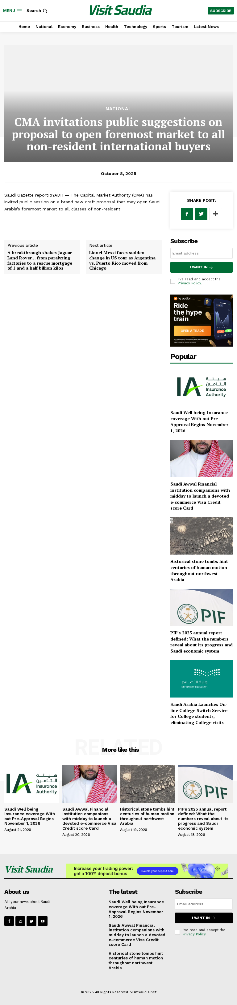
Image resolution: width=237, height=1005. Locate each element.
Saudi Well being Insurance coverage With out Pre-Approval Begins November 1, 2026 (199, 421)
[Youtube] (43, 921)
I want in (199, 267)
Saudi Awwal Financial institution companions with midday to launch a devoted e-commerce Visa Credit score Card (200, 496)
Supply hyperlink (21, 223)
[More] (215, 214)
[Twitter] (201, 214)
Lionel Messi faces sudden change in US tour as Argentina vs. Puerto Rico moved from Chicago (122, 260)
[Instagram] (20, 921)
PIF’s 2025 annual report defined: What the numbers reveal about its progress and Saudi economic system (201, 642)
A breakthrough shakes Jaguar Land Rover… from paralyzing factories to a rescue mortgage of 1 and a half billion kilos (39, 260)
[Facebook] (187, 214)
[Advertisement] (118, 60)
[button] (37, 11)
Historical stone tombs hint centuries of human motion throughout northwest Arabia (199, 570)
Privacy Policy (189, 283)
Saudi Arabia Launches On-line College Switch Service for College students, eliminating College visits (198, 713)
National (118, 109)
